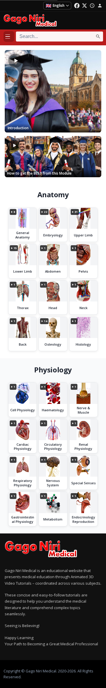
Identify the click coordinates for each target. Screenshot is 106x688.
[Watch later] (92, 5)
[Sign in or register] (99, 5)
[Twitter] (84, 5)
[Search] (98, 36)
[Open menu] (9, 36)
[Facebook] (77, 5)
